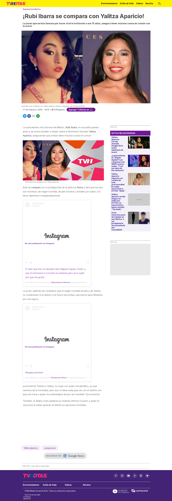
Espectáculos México (32, 9)
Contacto (27, 497)
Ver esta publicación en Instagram (39, 243)
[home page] (16, 3)
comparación (50, 448)
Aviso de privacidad (32, 495)
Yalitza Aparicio (31, 448)
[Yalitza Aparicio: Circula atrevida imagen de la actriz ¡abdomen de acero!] (139, 142)
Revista (149, 3)
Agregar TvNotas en (79, 109)
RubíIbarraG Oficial (58, 378)
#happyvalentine (34, 372)
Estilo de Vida (127, 3)
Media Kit (27, 499)
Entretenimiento (109, 3)
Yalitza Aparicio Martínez (60, 282)
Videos (139, 3)
